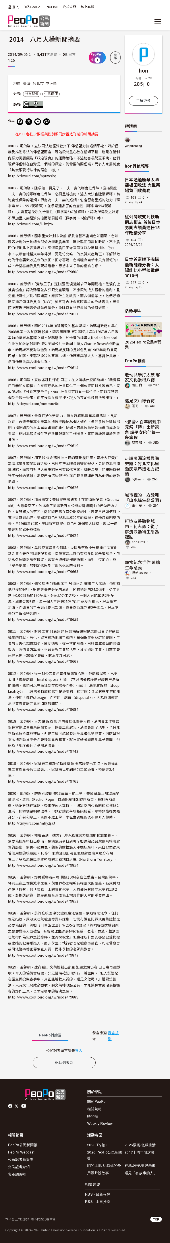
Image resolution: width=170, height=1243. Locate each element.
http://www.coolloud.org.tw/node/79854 (43, 865)
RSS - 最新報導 (97, 1194)
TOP (156, 1219)
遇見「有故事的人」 (141, 1172)
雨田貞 (137, 385)
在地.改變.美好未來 (140, 1165)
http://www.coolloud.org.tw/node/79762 (43, 781)
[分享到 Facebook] (20, 121)
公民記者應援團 (20, 1159)
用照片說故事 (98, 1172)
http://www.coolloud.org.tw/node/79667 (43, 661)
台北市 (38, 83)
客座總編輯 (17, 1174)
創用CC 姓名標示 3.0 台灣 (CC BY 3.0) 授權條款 (34, 104)
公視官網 (69, 7)
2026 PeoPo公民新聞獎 (104, 1155)
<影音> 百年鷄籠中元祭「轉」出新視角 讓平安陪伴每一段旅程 (143, 429)
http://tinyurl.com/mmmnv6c (33, 403)
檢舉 (115, 56)
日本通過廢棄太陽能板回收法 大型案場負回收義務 (142, 185)
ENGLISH (51, 7)
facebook (10, 1106)
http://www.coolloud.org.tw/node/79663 (43, 571)
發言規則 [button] (113, 1036)
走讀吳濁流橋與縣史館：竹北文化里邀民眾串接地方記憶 (142, 466)
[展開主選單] (157, 21)
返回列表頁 (64, 1062)
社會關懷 (32, 94)
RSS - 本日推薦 (97, 1201)
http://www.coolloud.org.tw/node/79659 (43, 619)
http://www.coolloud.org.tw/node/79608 (43, 271)
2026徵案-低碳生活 (140, 1144)
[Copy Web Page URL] (46, 121)
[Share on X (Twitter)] (28, 121)
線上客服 (87, 7)
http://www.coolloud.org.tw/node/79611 (43, 313)
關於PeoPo (96, 1101)
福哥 (135, 406)
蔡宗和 (137, 443)
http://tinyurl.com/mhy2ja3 (31, 823)
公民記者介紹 (19, 1166)
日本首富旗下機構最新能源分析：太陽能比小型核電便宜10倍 (142, 267)
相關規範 (94, 1108)
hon (144, 70)
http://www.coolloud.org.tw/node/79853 (43, 901)
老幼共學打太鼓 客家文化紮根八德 (142, 377)
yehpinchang (133, 145)
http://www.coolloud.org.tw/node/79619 (43, 445)
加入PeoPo (31, 7)
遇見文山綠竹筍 (140, 400)
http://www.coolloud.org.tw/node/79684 (43, 709)
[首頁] (29, 21)
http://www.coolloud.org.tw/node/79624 (43, 535)
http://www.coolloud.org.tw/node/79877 (43, 955)
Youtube (24, 1106)
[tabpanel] (64, 1050)
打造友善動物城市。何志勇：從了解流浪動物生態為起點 (142, 528)
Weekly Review (100, 1123)
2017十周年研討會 (140, 1152)
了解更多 (143, 101)
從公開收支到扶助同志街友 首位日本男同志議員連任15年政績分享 (142, 225)
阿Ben (136, 479)
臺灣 (27, 83)
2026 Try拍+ (97, 1144)
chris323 (138, 542)
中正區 (51, 83)
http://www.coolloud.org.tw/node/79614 (43, 367)
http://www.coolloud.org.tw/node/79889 (43, 997)
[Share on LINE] (37, 121)
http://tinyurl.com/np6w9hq (32, 175)
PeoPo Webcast (21, 1152)
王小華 (137, 506)
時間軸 (92, 1116)
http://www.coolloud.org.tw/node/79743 (43, 751)
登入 (15, 7)
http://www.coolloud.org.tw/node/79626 (43, 487)
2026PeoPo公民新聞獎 (143, 344)
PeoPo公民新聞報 (22, 1144)
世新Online (140, 573)
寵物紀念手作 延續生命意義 (142, 564)
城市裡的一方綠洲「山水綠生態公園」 (144, 497)
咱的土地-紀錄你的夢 (104, 1165)
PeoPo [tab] (50, 1035)
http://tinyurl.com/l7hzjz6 (30, 223)
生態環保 (51, 94)
